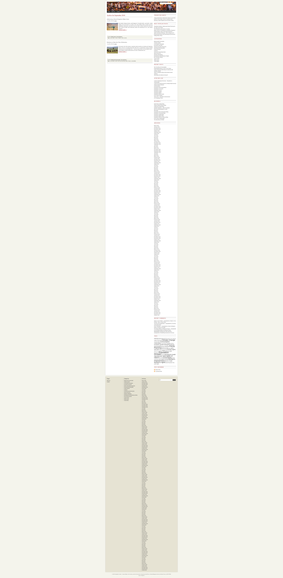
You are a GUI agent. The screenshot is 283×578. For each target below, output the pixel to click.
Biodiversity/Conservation (115, 59)
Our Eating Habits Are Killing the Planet (163, 330)
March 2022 (156, 156)
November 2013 (157, 281)
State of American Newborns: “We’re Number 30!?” (164, 32)
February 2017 (157, 234)
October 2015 (156, 252)
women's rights (159, 362)
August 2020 (156, 179)
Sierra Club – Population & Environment (162, 96)
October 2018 (156, 209)
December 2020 (157, 174)
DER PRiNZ (169, 574)
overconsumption (159, 351)
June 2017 (156, 228)
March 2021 (156, 170)
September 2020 (157, 178)
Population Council (158, 90)
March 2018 (156, 218)
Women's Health (168, 361)
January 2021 (157, 173)
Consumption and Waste (159, 44)
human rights (112, 37)
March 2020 (156, 186)
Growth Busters (157, 86)
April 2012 (156, 307)
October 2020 (156, 177)
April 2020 (156, 185)
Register (142, 575)
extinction (167, 346)
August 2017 (156, 226)
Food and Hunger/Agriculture (160, 52)
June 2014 (156, 272)
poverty (162, 354)
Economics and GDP (158, 45)
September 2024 (157, 132)
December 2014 (157, 264)
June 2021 (156, 166)
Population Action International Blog (161, 111)
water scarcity (124, 37)
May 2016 (156, 246)
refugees (119, 37)
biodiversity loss (164, 338)
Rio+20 (160, 357)
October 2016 (156, 239)
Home (109, 11)
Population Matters (158, 92)
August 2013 (156, 285)
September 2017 (157, 225)
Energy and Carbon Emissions (160, 46)
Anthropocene (157, 338)
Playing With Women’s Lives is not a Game (162, 68)
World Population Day (170, 362)
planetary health (168, 351)
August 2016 (156, 242)
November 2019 (157, 191)
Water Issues (113, 36)
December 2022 (157, 149)
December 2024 (157, 128)
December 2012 (157, 296)
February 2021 (157, 172)
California (174, 338)
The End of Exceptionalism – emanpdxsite (162, 323)
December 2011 (157, 312)
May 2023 (156, 146)
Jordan (116, 37)
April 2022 (156, 154)
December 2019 (157, 190)
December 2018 (157, 206)
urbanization (156, 359)
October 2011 (156, 315)
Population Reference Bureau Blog (161, 117)
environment (157, 346)
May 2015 (156, 258)
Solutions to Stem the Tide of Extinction (117, 42)
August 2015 (156, 254)
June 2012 (156, 304)
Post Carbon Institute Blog (159, 118)
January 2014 (157, 279)
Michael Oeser (163, 574)
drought (168, 343)
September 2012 (157, 300)
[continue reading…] (123, 29)
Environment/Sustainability (159, 48)
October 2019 (156, 193)
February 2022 (157, 157)
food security (165, 348)
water (160, 359)
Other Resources (157, 53)
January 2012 (157, 311)
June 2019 (156, 198)
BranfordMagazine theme (154, 574)
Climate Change (157, 42)
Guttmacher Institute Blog (159, 106)
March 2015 (156, 260)
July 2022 (156, 153)
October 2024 (156, 130)
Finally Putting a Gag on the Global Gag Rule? (163, 31)
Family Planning (157, 49)
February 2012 (157, 309)
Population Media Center (159, 94)
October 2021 (156, 161)
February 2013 (157, 293)
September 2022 (157, 152)
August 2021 (156, 164)
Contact (118, 11)
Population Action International (160, 87)
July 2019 (156, 197)
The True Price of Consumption (160, 67)
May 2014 (156, 274)
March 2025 (156, 125)
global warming (162, 349)
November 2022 (157, 150)
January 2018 (157, 221)
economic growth (158, 344)
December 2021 (157, 160)
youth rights (156, 363)
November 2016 (157, 238)
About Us (113, 11)
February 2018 (157, 219)
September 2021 (157, 162)
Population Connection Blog (159, 113)
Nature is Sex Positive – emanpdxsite (161, 320)
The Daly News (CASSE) (159, 119)
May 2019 (156, 199)
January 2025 (157, 126)
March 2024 (156, 140)
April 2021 (156, 169)
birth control (170, 338)
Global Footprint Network (159, 84)
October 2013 (156, 283)
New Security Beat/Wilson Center (160, 109)
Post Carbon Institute (158, 95)
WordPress (147, 574)
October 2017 (156, 223)
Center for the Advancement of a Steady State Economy (165, 83)
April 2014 (156, 275)
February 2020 (157, 187)
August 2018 (156, 211)
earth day (172, 343)
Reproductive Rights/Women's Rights (161, 56)
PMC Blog (156, 110)
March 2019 (156, 202)
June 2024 (156, 136)
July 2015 (156, 255)
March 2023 (156, 148)
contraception (157, 343)
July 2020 (156, 181)
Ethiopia (162, 346)
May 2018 (156, 215)
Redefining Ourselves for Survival (167, 332)
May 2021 (156, 168)
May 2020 (156, 183)
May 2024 (156, 137)
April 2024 (156, 138)
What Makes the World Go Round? (161, 75)
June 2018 (156, 214)
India (155, 351)
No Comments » (119, 36)
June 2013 (156, 288)
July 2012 (156, 303)
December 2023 (157, 142)
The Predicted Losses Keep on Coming (162, 29)
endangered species (169, 344)
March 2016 (156, 248)
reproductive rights (160, 356)
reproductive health (170, 354)
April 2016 (156, 247)
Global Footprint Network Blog (160, 105)
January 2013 (157, 295)
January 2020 (157, 189)
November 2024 (157, 129)
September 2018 (157, 210)
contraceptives (164, 343)
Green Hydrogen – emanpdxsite (160, 326)
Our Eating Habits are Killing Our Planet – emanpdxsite (165, 328)
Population (156, 352)
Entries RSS (158, 369)
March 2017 (156, 232)
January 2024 (157, 141)
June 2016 (156, 244)
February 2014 (157, 278)
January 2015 (157, 263)
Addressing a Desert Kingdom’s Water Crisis (118, 19)
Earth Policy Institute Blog (159, 103)
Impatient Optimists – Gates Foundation (162, 107)
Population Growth (161, 353)
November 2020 (157, 175)
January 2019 (157, 205)
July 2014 (156, 271)
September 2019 (157, 194)
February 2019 (157, 203)
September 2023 (157, 144)
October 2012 (156, 299)
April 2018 (156, 217)
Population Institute (158, 91)
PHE (163, 351)
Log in (139, 575)
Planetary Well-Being (158, 54)
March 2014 (156, 276)
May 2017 (156, 230)
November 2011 (157, 313)
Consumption (165, 342)
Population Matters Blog (159, 115)
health (166, 349)
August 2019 (156, 195)
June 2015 (156, 256)
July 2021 (156, 165)
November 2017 (157, 222)
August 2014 (156, 270)
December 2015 (157, 251)
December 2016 (157, 236)
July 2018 (156, 213)
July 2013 (156, 287)
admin (116, 20)
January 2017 (157, 235)
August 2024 (156, 133)
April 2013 (156, 291)
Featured (156, 50)
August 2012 (156, 301)
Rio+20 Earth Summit (158, 57)
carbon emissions (158, 340)
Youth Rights (156, 61)
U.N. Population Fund (158, 98)
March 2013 (156, 292)
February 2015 (157, 262)
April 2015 (156, 259)
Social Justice (157, 58)
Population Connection (158, 88)
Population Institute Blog (159, 114)
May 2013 (156, 289)
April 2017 (156, 231)
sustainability (167, 358)
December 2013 (157, 280)
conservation (157, 341)
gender (169, 348)
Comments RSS (159, 371)
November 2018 (157, 207)
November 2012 (157, 297)
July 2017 (156, 227)
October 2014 (156, 267)
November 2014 (157, 266)
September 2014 (157, 268)
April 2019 (156, 201)
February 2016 (157, 250)
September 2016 (157, 240)
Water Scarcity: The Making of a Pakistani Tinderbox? (164, 30)
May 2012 (156, 305)
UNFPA (173, 357)
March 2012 (156, 308)
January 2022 (157, 158)
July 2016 (156, 243)
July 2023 (156, 145)
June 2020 (156, 182)
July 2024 (156, 134)
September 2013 (157, 284)
